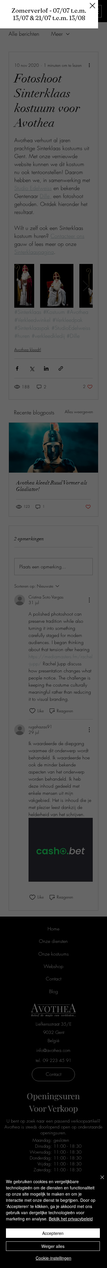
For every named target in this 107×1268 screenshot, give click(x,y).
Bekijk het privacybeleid (71, 1219)
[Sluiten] (99, 1181)
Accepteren (53, 1233)
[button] (92, 6)
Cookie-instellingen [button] (53, 1258)
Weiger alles (52, 1246)
